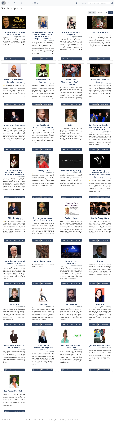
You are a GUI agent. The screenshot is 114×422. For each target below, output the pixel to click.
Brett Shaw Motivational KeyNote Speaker (71, 82)
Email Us (8, 59)
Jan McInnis (14, 304)
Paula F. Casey (71, 218)
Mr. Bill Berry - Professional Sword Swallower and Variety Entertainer (99, 173)
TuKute (71, 125)
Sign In (71, 3)
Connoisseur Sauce (42, 261)
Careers (45, 420)
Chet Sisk (43, 304)
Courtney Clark (43, 170)
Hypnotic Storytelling (71, 170)
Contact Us (25, 3)
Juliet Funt (100, 304)
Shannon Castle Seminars (71, 262)
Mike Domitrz (14, 218)
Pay (37, 3)
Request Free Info (18, 59)
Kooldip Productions (99, 218)
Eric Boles (99, 261)
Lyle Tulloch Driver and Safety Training (14, 262)
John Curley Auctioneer (14, 125)
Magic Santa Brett (99, 32)
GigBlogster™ (65, 420)
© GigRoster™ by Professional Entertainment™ (14, 420)
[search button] (111, 3)
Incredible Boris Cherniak (42, 81)
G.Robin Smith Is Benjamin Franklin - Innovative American (14, 172)
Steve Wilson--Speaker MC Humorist (14, 346)
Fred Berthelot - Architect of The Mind (43, 126)
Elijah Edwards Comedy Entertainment (14, 33)
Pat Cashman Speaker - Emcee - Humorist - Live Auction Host (99, 127)
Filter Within (92, 12)
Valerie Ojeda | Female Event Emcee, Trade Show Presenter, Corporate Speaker (42, 35)
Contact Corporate (35, 420)
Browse (17, 3)
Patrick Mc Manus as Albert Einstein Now (42, 219)
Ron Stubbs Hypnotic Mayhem (71, 33)
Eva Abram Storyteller (14, 391)
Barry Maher (71, 304)
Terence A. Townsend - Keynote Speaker (14, 81)
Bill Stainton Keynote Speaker (100, 81)
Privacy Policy (54, 420)
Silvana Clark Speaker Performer (71, 346)
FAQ (32, 3)
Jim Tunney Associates (100, 345)
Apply (110, 12)
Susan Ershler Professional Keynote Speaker (43, 347)
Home (11, 3)
